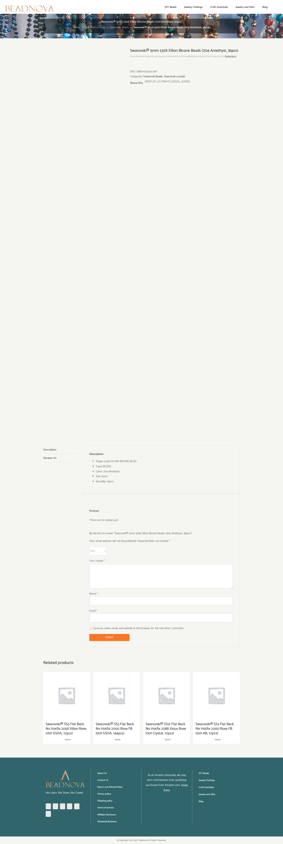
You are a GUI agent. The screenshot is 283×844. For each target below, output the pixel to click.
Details (68, 739)
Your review (97, 561)
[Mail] (48, 814)
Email (93, 610)
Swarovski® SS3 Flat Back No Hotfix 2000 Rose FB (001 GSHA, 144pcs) (115, 728)
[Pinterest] (62, 806)
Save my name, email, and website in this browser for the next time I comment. (138, 628)
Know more (230, 56)
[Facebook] (48, 806)
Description (49, 449)
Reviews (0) (50, 458)
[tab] (61, 450)
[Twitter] (69, 806)
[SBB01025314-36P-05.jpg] (84, 242)
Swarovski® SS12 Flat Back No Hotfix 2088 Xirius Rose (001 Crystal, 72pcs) (166, 728)
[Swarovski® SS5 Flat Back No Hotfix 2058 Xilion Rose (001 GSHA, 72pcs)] (66, 695)
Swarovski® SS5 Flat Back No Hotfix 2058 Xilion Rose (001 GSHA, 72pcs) (66, 728)
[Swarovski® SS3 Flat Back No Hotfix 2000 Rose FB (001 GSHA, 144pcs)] (116, 695)
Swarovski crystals (174, 76)
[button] (273, 7)
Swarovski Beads (153, 76)
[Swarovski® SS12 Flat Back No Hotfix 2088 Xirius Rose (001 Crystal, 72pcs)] (166, 695)
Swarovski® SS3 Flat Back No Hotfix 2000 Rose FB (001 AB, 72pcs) (215, 728)
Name (93, 593)
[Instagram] (55, 806)
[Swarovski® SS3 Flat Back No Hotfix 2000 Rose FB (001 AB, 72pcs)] (216, 695)
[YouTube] (76, 806)
